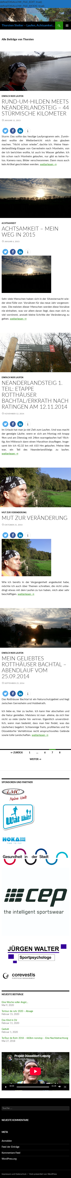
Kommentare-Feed (11, 1153)
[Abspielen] (6, 1087)
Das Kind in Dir (9, 1020)
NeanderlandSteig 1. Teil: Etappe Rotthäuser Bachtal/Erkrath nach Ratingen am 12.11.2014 (35, 395)
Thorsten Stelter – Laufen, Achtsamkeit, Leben (28, 25)
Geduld (5, 1029)
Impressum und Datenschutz (14, 1174)
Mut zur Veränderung (14, 513)
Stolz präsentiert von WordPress (43, 1174)
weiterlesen (48, 164)
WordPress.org (9, 1159)
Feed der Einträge (10, 1147)
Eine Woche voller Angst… (15, 1002)
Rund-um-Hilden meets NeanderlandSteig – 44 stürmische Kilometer (35, 107)
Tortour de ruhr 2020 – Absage (17, 1011)
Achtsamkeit (9, 223)
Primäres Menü (67, 26)
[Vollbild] (65, 1087)
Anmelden (7, 1141)
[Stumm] (59, 1087)
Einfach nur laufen (12, 96)
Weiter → (35, 759)
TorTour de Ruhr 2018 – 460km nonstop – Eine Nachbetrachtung (35, 1038)
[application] (35, 1071)
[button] (5, 131)
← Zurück (17, 753)
